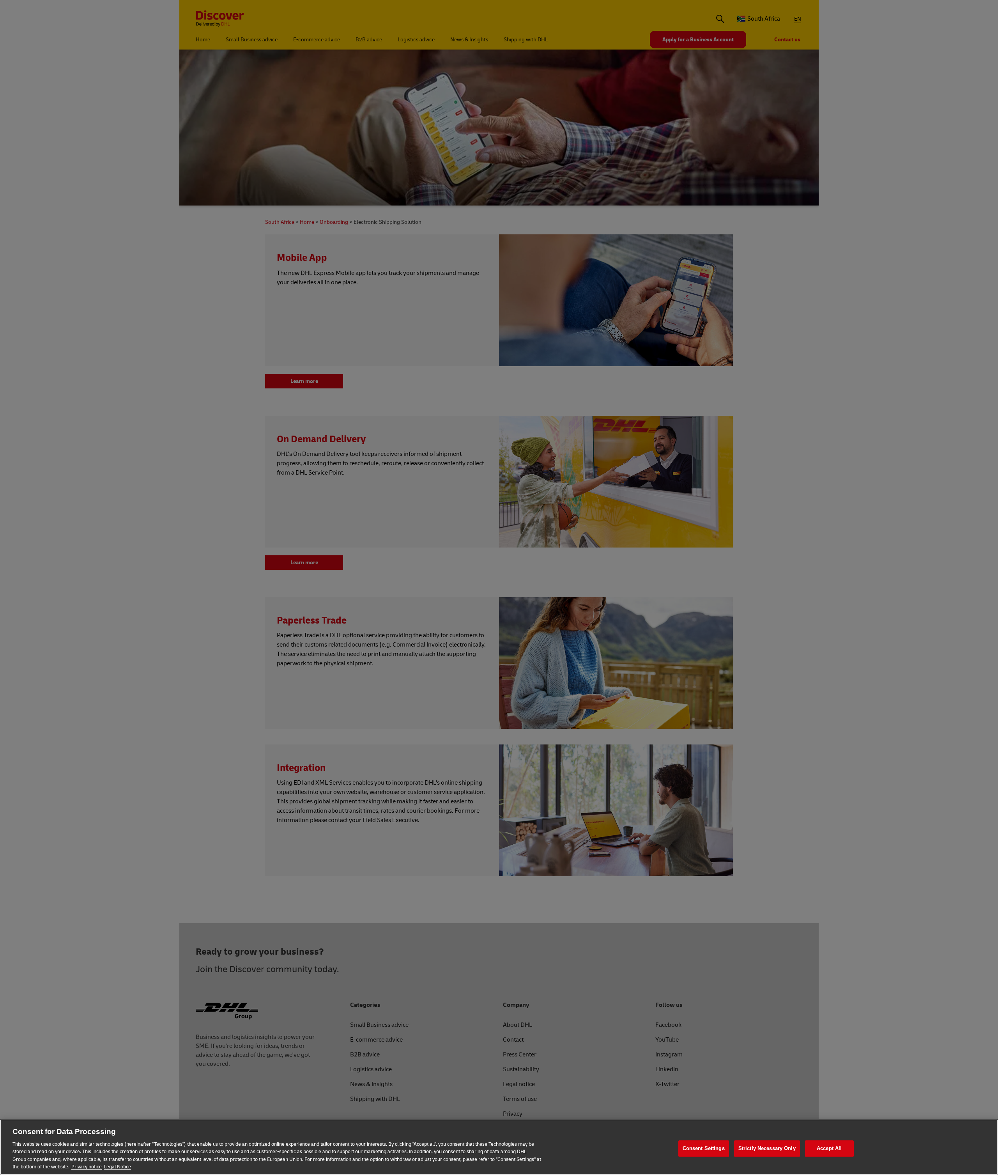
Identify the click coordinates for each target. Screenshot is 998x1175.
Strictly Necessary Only (767, 1149)
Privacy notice (86, 1167)
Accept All (829, 1149)
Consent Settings (704, 1149)
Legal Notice (117, 1167)
